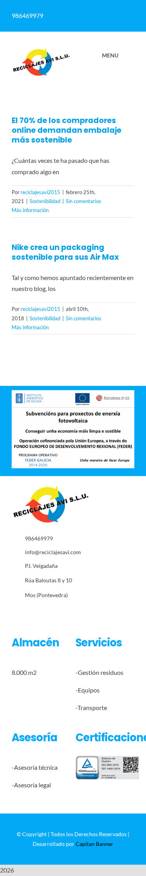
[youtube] (62, 613)
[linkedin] (50, 613)
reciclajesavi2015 (40, 192)
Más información (30, 210)
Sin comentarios (83, 201)
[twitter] (26, 613)
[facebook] (14, 613)
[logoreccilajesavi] (41, 50)
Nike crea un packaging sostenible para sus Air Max (65, 252)
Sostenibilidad (45, 201)
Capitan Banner (94, 843)
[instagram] (38, 613)
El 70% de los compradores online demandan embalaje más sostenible (66, 130)
